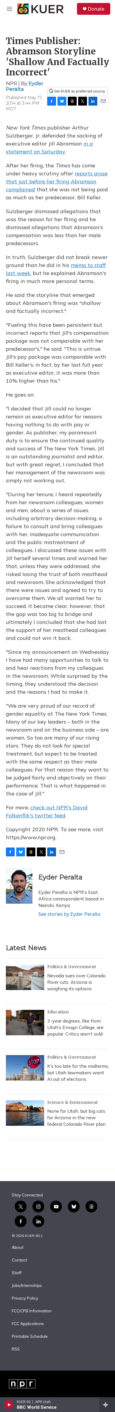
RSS (16, 1349)
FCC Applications (28, 1324)
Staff (17, 1273)
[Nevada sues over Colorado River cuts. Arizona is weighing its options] (25, 977)
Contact (19, 1260)
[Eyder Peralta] (19, 886)
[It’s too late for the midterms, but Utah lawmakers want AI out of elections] (25, 1068)
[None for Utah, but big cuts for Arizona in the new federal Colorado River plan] (25, 1113)
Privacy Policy (25, 1298)
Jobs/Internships (27, 1285)
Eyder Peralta (60, 877)
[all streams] (107, 1404)
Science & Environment (72, 1102)
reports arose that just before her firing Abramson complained (57, 181)
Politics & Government (71, 966)
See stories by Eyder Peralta (69, 914)
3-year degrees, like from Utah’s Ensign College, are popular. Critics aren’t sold (75, 1027)
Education (58, 1012)
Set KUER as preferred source (79, 91)
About (18, 1247)
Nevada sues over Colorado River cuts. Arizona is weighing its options (76, 982)
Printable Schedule (30, 1336)
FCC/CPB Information (32, 1311)
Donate (96, 9)
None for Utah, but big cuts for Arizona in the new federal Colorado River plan (76, 1117)
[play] (9, 1405)
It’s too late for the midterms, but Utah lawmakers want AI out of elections (78, 1072)
